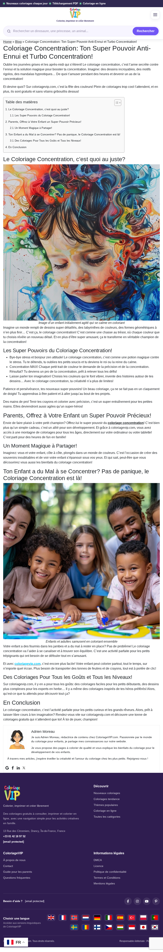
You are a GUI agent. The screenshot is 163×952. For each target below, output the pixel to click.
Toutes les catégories (107, 816)
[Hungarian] (120, 927)
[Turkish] (132, 917)
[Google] (7, 768)
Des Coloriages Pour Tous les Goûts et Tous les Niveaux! (48, 140)
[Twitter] (24, 768)
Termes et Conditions (107, 877)
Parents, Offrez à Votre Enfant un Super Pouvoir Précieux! (44, 121)
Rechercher (145, 31)
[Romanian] (86, 927)
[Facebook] (13, 768)
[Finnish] (97, 927)
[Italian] (109, 917)
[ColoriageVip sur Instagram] (137, 901)
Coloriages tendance (107, 799)
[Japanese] (143, 927)
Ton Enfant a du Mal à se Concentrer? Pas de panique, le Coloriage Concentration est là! (64, 134)
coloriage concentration (126, 423)
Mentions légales (104, 883)
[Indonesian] (132, 927)
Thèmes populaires (106, 805)
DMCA (98, 860)
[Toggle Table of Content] (115, 102)
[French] (62, 917)
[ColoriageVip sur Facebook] (128, 901)
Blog (18, 41)
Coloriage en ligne (105, 810)
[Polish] (143, 917)
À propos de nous (14, 860)
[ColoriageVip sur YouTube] (146, 901)
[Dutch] (86, 917)
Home (7, 41)
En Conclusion (17, 147)
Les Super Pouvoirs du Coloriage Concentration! (42, 115)
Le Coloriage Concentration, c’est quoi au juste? (38, 109)
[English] (51, 917)
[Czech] (109, 927)
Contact (8, 866)
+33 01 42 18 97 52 (14, 836)
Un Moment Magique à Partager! (33, 127)
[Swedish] (74, 927)
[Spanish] (120, 917)
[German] (97, 917)
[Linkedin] (18, 768)
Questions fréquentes (16, 877)
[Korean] (155, 927)
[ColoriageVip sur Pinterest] (156, 901)
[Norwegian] (74, 917)
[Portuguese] (155, 917)
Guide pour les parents (17, 871)
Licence (98, 866)
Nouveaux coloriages (107, 793)
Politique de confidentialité (110, 871)
